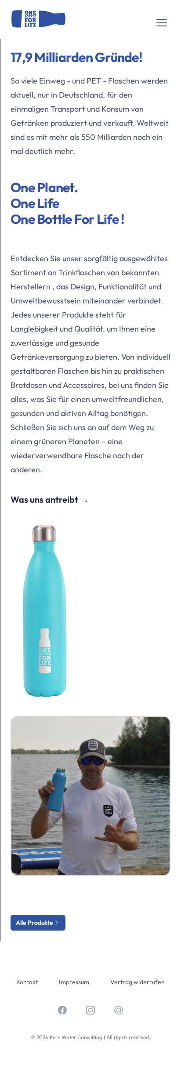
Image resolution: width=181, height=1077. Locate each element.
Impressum (74, 982)
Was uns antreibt (50, 499)
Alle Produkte (34, 923)
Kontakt (27, 982)
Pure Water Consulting (76, 1037)
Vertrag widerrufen (137, 982)
